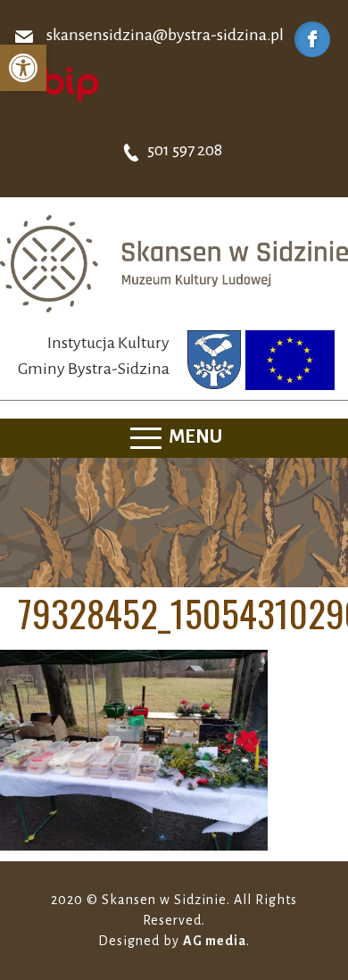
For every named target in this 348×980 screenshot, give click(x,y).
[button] (23, 68)
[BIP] (58, 83)
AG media (214, 941)
